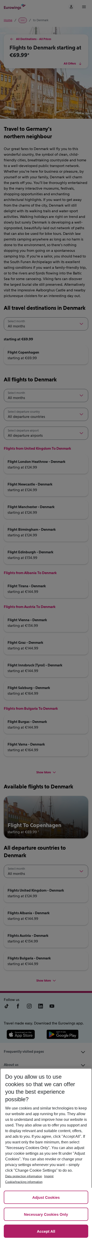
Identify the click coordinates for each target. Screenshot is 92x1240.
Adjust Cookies (46, 1198)
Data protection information (23, 1176)
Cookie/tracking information (23, 1182)
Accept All (46, 1232)
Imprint (49, 1176)
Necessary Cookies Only (46, 1215)
